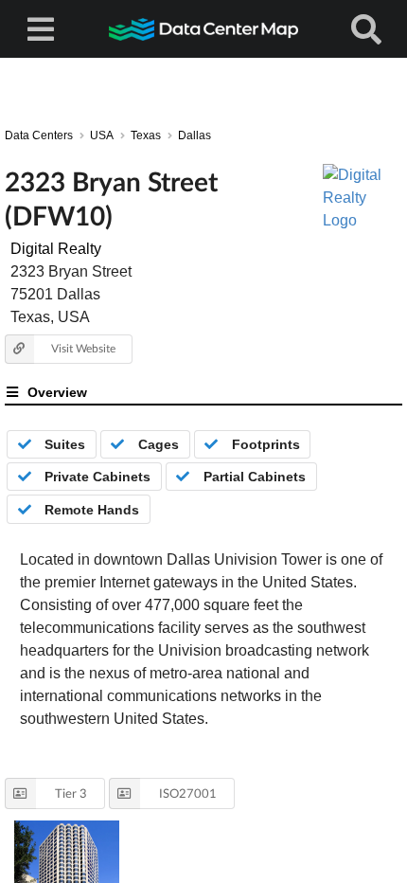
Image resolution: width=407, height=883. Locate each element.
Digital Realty (55, 249)
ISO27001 (188, 793)
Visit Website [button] (83, 348)
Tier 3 (71, 793)
